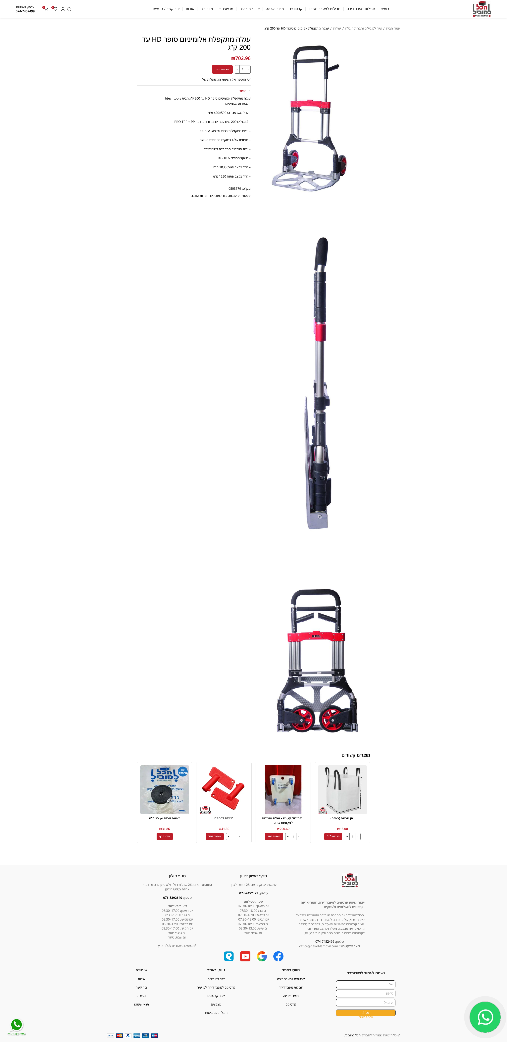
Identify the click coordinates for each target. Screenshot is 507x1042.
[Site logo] (482, 8)
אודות (141, 979)
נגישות (141, 996)
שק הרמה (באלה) (342, 818)
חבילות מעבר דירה (291, 987)
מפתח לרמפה (223, 818)
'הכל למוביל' (353, 1035)
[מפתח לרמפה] (223, 789)
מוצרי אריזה (291, 996)
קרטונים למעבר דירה (291, 979)
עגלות (337, 28)
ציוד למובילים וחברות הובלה (363, 28)
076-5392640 (172, 897)
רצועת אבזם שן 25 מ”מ (164, 818)
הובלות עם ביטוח (216, 1012)
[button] (333, 836)
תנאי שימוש (141, 1004)
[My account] (63, 9)
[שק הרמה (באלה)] (342, 789)
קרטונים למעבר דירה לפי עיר (216, 987)
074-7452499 (25, 11)
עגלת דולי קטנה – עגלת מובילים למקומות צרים (283, 820)
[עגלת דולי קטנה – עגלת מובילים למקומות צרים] (283, 789)
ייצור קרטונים (216, 996)
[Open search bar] (69, 9)
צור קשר (141, 987)
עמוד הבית (393, 28)
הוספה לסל (222, 69)
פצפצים (216, 1004)
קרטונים (290, 1004)
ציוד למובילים (216, 979)
